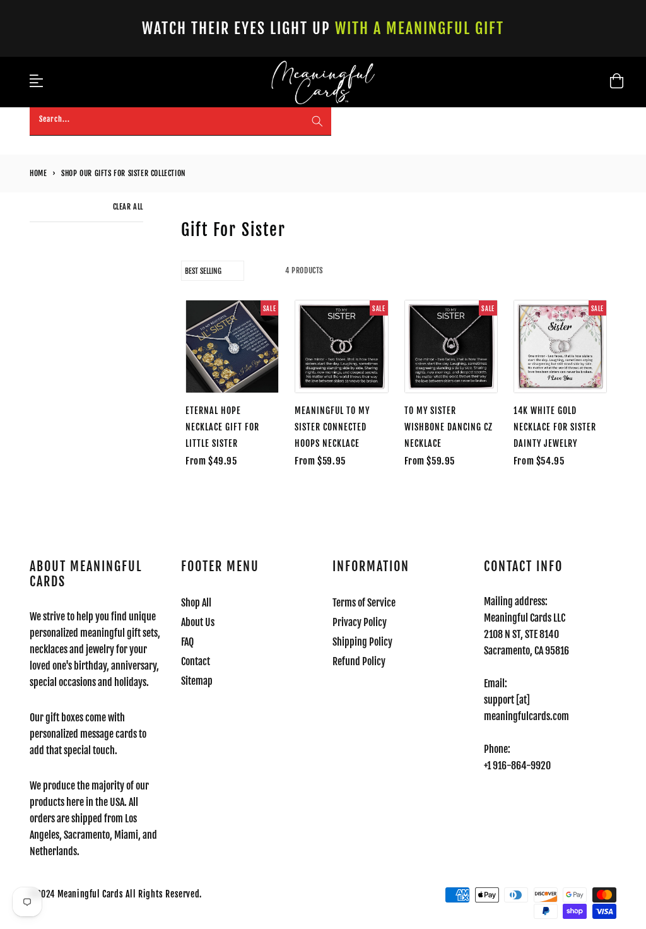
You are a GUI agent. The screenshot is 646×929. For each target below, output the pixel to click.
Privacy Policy (359, 622)
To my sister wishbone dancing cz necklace (448, 427)
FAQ (187, 642)
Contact (195, 661)
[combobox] (180, 121)
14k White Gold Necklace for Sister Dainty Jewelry (555, 427)
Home (38, 173)
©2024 (43, 894)
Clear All (128, 206)
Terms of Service (364, 602)
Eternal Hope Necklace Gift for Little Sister (222, 427)
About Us (197, 622)
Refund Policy (358, 661)
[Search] (317, 121)
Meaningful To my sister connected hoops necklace (332, 427)
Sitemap (197, 681)
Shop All (196, 602)
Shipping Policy (362, 642)
